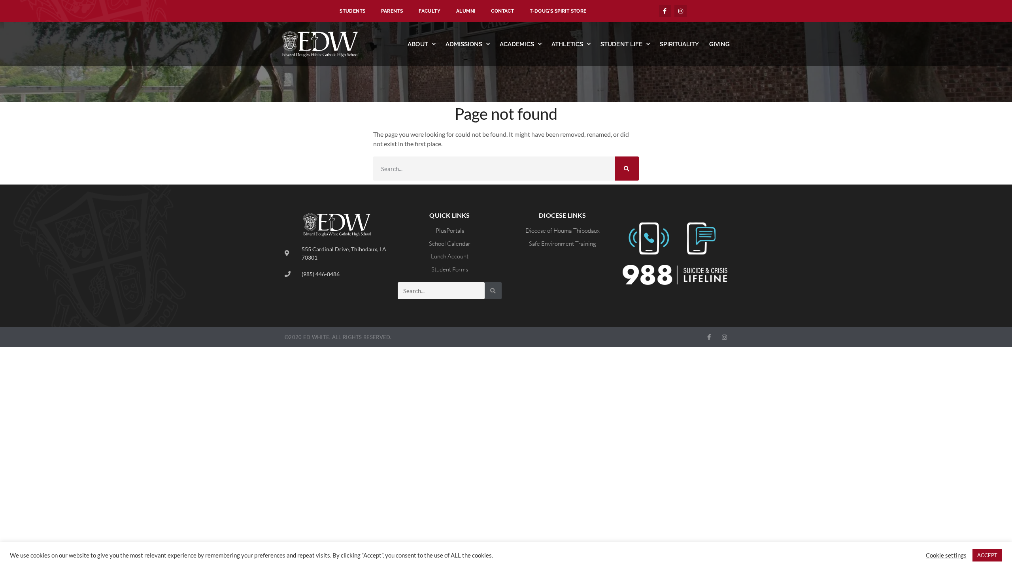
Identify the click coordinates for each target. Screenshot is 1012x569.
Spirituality (679, 44)
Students (352, 11)
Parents (392, 11)
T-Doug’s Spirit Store (558, 11)
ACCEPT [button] (987, 555)
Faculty (429, 11)
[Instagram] (680, 11)
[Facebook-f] (665, 11)
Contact (502, 11)
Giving (719, 44)
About (418, 44)
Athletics (567, 44)
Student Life (621, 44)
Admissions (464, 44)
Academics (517, 44)
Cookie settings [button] (946, 555)
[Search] (627, 168)
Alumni (465, 11)
